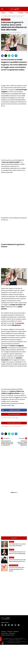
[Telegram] (12, 55)
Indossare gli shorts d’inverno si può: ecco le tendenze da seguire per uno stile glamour (7, 443)
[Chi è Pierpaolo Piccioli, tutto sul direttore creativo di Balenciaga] (4, 552)
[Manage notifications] (3, 643)
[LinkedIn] (16, 55)
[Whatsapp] (9, 55)
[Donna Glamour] (14, 9)
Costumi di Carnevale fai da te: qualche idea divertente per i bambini (16, 569)
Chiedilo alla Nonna (14, 565)
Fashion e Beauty (7, 15)
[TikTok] (15, 625)
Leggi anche (14, 538)
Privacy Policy (4, 633)
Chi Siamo (3, 631)
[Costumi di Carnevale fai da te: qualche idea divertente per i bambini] (4, 567)
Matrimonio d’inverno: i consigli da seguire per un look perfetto (22, 443)
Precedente (6, 438)
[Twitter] (5, 55)
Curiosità (12, 541)
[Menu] (2, 9)
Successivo (22, 438)
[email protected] (5, 639)
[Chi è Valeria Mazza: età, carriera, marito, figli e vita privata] (4, 544)
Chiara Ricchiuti (4, 32)
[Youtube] (18, 625)
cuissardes (20, 323)
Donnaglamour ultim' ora (14, 423)
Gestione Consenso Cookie (7, 635)
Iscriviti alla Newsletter (14, 414)
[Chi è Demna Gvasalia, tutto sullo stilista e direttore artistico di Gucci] (4, 560)
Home (2, 15)
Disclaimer (15, 631)
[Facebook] (2, 55)
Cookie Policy (12, 633)
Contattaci (9, 631)
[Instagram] (9, 625)
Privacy (0, 639)
